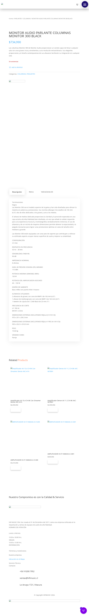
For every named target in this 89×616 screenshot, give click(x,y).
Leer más (15, 410)
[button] (85, 4)
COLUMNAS (27, 19)
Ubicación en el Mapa (17, 559)
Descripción (17, 192)
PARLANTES (18, 19)
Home (11, 19)
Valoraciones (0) (47, 192)
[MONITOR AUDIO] (17, 88)
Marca (31, 192)
